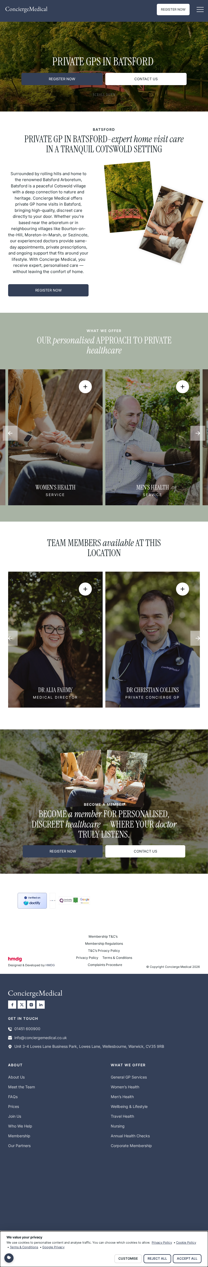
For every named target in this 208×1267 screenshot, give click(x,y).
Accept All (187, 1258)
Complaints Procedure (105, 965)
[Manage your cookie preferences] (9, 1258)
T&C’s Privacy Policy (104, 951)
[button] (200, 9)
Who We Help (20, 1126)
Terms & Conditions (117, 958)
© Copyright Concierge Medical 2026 (173, 967)
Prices (13, 1106)
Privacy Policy (87, 958)
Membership (19, 1135)
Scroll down (104, 95)
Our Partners (19, 1145)
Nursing (118, 1126)
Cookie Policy (186, 1242)
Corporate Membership (131, 1145)
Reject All (157, 1258)
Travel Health (122, 1116)
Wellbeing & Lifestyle (129, 1106)
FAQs (13, 1096)
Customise (128, 1258)
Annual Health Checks (130, 1135)
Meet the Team (21, 1087)
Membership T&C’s (103, 936)
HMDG (50, 965)
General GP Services (129, 1077)
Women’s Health (125, 1087)
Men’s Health (122, 1096)
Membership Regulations (104, 943)
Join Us (14, 1116)
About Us (16, 1077)
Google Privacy (53, 1247)
